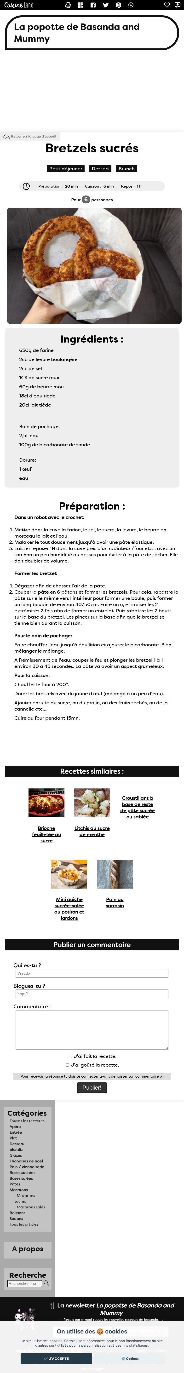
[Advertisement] (92, 93)
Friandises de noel (26, 1161)
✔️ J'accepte (56, 1359)
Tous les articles (24, 1224)
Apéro (15, 1126)
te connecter (88, 1076)
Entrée (16, 1132)
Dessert (17, 1143)
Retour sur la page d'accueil (33, 136)
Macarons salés (31, 1207)
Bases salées (21, 1178)
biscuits (16, 1149)
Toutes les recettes (27, 1120)
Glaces (16, 1155)
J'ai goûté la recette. (94, 1065)
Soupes (16, 1218)
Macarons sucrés (24, 1198)
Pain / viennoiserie (27, 1166)
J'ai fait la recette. (94, 1056)
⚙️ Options (130, 1359)
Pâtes (15, 1184)
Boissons (17, 1212)
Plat (13, 1138)
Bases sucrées (22, 1172)
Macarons (19, 1189)
